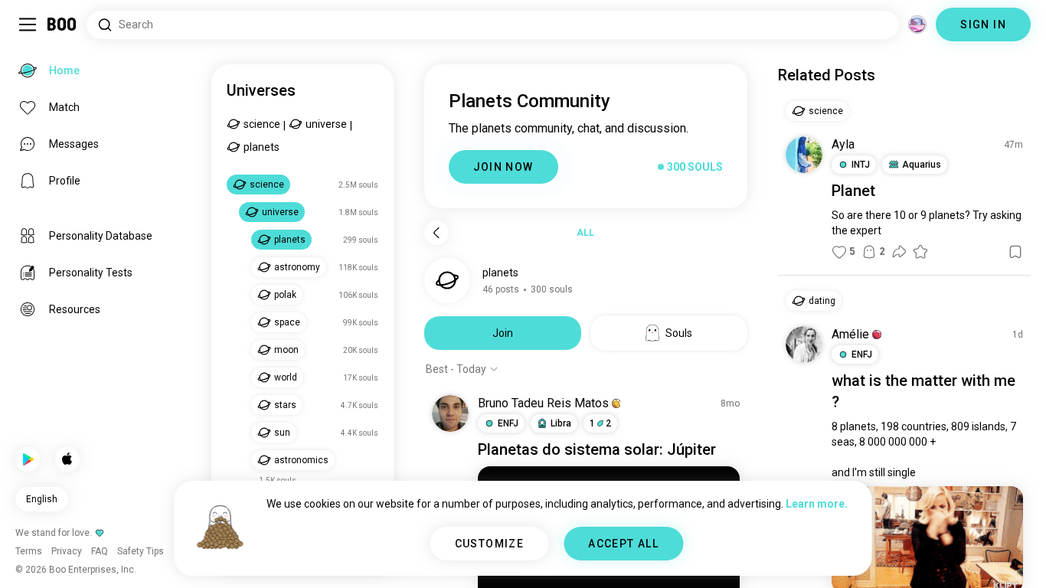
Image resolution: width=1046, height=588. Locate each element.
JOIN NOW (503, 167)
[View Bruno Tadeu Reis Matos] (450, 413)
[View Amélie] (804, 344)
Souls (678, 333)
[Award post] (920, 252)
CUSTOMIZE (490, 543)
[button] (616, 403)
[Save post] (1015, 252)
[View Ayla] (804, 154)
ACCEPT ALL (623, 543)
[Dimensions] (917, 24)
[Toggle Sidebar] (27, 24)
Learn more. (817, 504)
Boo (62, 24)
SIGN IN (983, 24)
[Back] (436, 232)
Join (502, 333)
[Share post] (899, 252)
